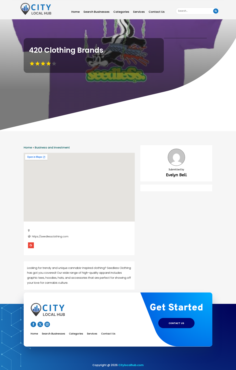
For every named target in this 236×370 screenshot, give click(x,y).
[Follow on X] (40, 324)
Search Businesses (96, 12)
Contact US (176, 323)
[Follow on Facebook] (33, 324)
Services (139, 12)
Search (215, 11)
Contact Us (157, 12)
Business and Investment (52, 148)
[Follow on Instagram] (47, 324)
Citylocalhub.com (131, 365)
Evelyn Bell (176, 175)
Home (75, 12)
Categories (121, 12)
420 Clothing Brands (66, 50)
